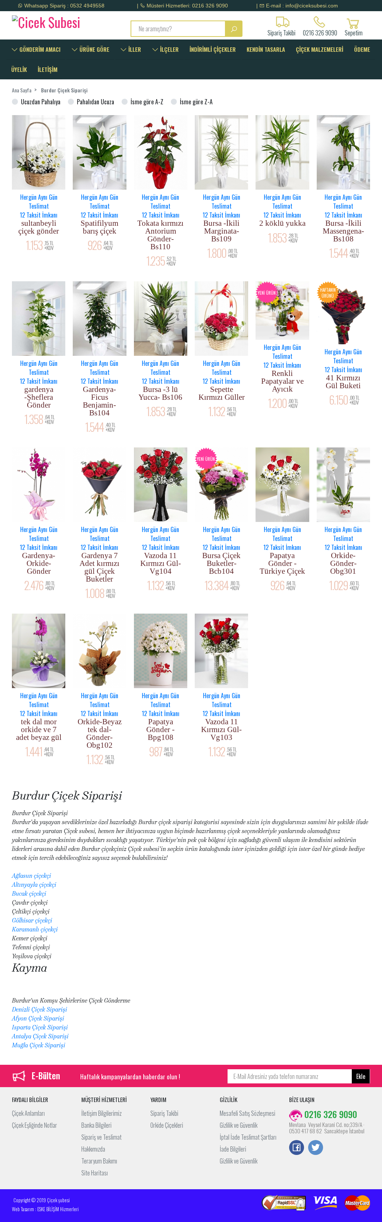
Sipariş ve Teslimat (101, 1137)
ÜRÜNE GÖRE (93, 49)
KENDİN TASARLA (266, 49)
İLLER (134, 49)
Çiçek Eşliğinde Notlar (34, 1125)
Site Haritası (94, 1172)
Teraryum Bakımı (99, 1160)
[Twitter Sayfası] (315, 1148)
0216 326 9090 (320, 32)
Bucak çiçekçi (29, 893)
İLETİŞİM (47, 69)
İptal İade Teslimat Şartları (248, 1137)
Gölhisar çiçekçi (32, 920)
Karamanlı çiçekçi (35, 929)
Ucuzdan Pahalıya (40, 101)
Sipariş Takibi (164, 1113)
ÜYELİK (19, 69)
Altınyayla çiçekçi (34, 884)
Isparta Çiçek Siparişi (40, 1027)
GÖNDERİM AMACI (39, 49)
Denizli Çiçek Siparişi (39, 1009)
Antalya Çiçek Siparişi (40, 1036)
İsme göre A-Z (147, 101)
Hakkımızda (93, 1149)
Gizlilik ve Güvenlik (238, 1125)
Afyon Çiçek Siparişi (38, 1018)
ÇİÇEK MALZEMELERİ (319, 49)
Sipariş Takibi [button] (281, 32)
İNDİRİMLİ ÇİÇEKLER (213, 49)
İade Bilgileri (233, 1149)
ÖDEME (362, 49)
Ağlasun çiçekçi (31, 875)
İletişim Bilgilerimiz (101, 1113)
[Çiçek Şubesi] (52, 21)
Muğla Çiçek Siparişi (38, 1045)
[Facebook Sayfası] (296, 1148)
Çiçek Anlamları (28, 1113)
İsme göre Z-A (196, 101)
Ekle (360, 1076)
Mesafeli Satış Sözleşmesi (247, 1113)
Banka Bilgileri (96, 1125)
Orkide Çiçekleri (166, 1125)
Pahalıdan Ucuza (95, 101)
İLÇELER (169, 49)
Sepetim (354, 32)
